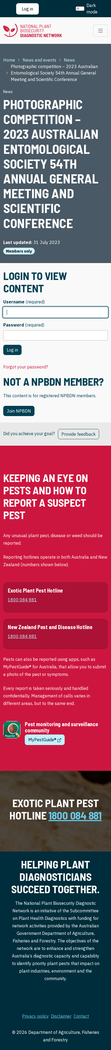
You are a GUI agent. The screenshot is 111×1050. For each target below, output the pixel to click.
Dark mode (92, 9)
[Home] (32, 30)
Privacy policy (35, 1016)
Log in (27, 9)
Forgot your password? (25, 367)
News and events (39, 60)
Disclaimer (61, 1016)
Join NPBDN (19, 411)
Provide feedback (78, 434)
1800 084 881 (75, 815)
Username (14, 301)
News (69, 60)
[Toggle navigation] (100, 30)
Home (9, 60)
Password (13, 325)
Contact (81, 1016)
